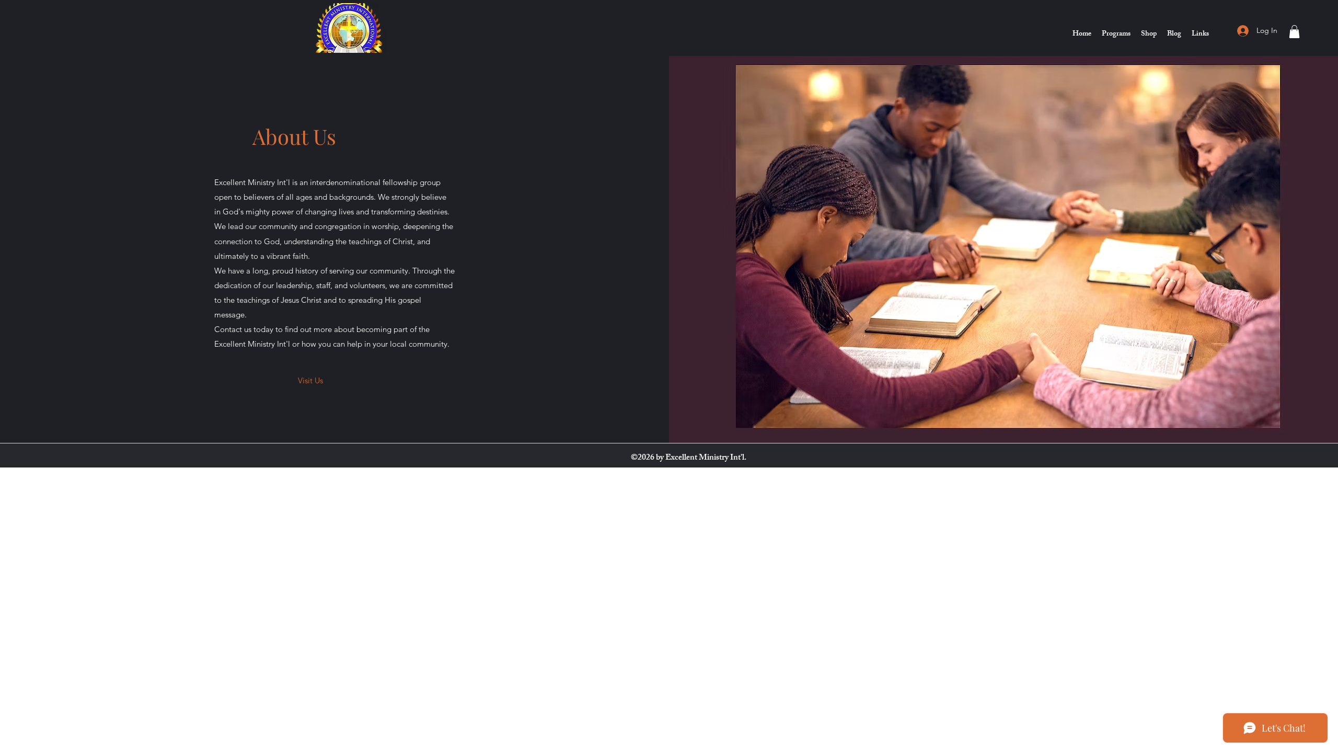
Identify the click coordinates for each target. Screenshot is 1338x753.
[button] (1294, 31)
